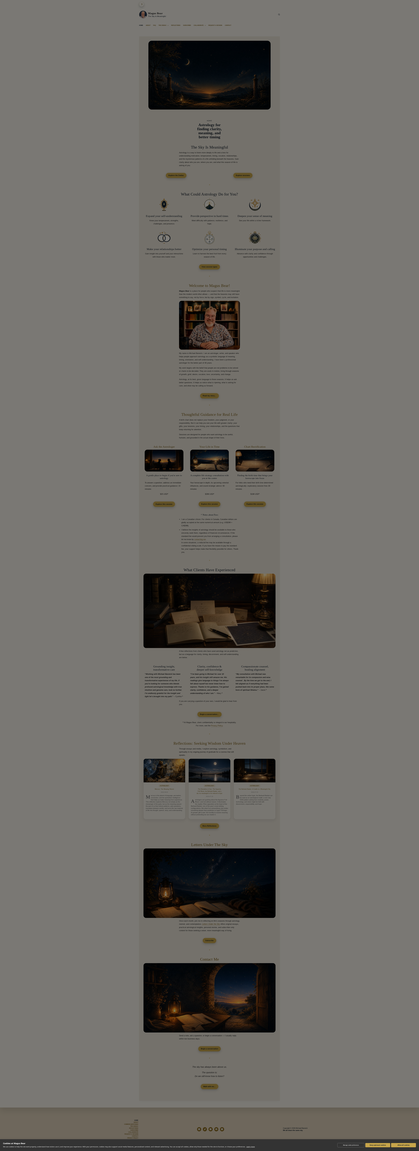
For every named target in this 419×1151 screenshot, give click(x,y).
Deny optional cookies (378, 1145)
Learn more (250, 1147)
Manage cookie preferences (351, 1145)
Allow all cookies (404, 1145)
